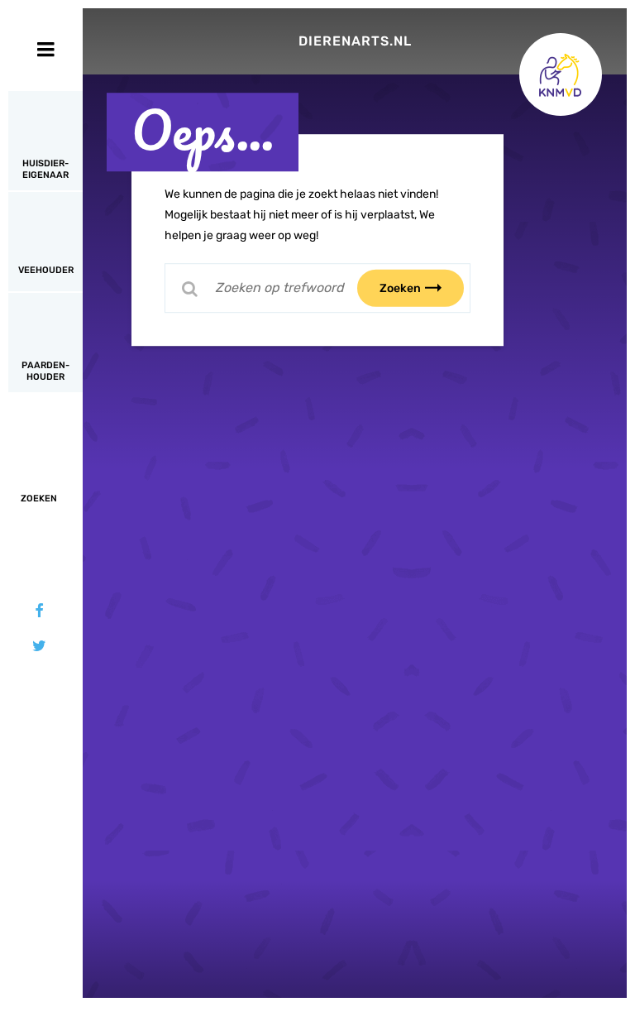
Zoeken (400, 287)
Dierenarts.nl (355, 41)
